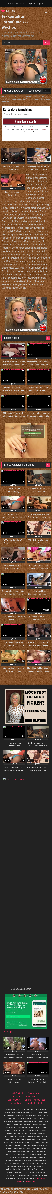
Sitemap (7, 1031)
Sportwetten (15, 1103)
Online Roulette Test (35, 1100)
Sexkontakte (13, 1100)
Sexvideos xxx (32, 1096)
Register (39, 3)
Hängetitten (30, 1181)
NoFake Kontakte (34, 1103)
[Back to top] (43, 1185)
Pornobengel (34, 1093)
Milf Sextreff (17, 1093)
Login (30, 3)
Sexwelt (16, 1096)
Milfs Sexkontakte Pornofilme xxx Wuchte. (15, 19)
